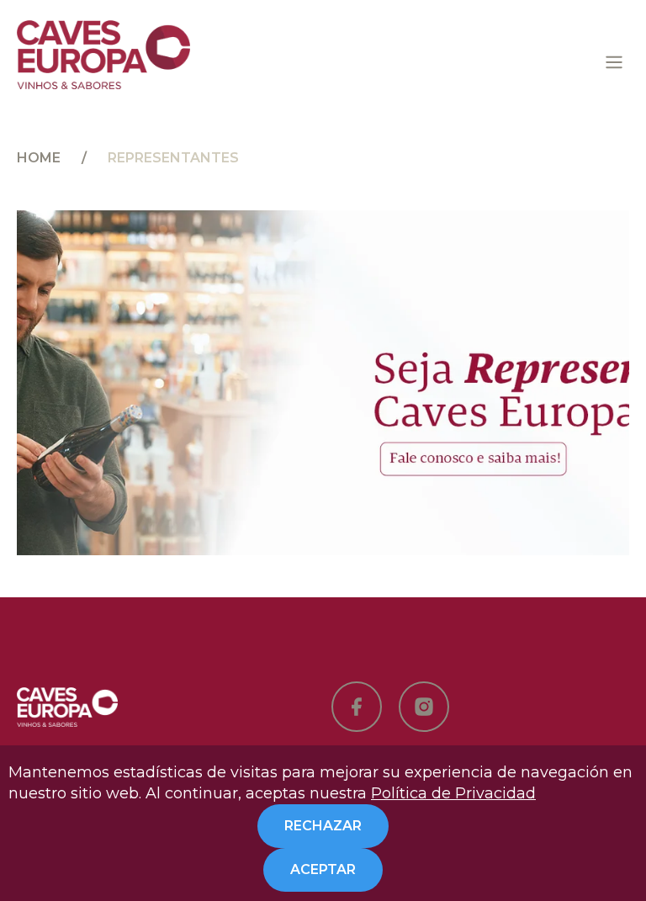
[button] (614, 62)
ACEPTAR (323, 869)
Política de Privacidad (453, 793)
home (39, 158)
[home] (103, 54)
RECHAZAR (323, 826)
